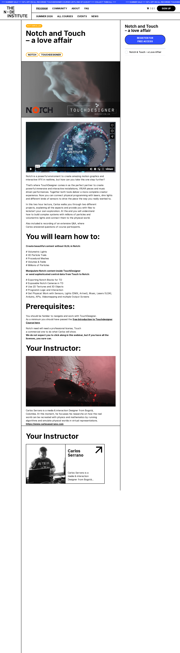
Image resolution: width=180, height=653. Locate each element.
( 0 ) (152, 8)
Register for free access (145, 40)
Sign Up (166, 8)
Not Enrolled (34, 26)
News (94, 16)
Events (82, 16)
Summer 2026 (44, 16)
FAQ (86, 8)
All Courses (65, 16)
